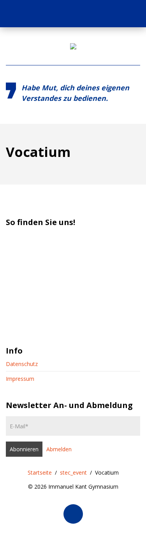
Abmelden (59, 449)
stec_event (73, 472)
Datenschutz (22, 364)
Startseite (40, 472)
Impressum (20, 378)
